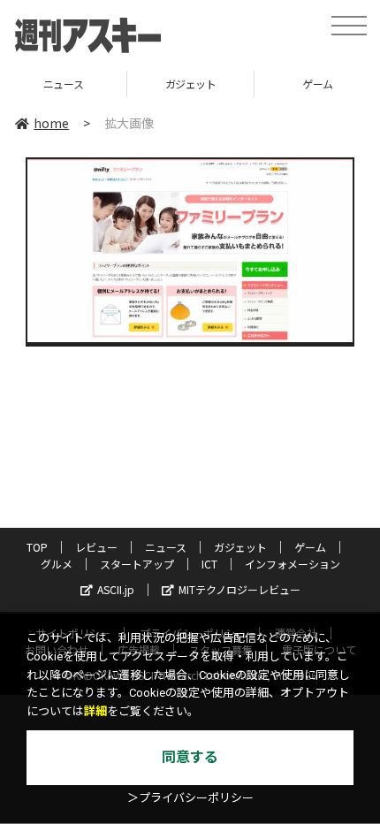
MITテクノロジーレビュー (239, 589)
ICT (209, 563)
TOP (37, 546)
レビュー (96, 546)
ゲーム (306, 83)
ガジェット (178, 83)
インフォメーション (292, 563)
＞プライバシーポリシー (190, 798)
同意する (190, 757)
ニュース (165, 546)
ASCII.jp (115, 589)
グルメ (56, 563)
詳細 (95, 711)
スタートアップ (137, 563)
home (51, 123)
